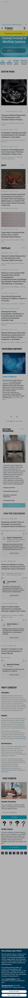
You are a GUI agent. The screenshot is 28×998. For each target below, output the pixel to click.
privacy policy (10, 979)
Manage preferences (7, 985)
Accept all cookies (14, 991)
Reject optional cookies (14, 995)
